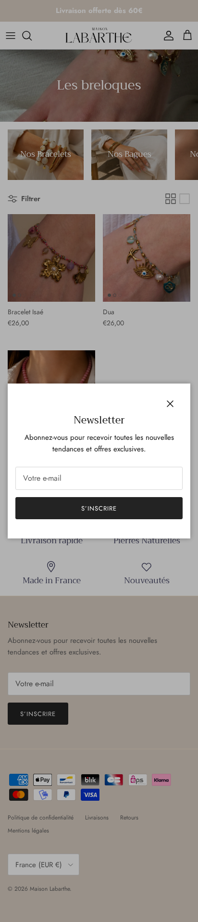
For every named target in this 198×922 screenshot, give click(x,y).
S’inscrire (99, 508)
